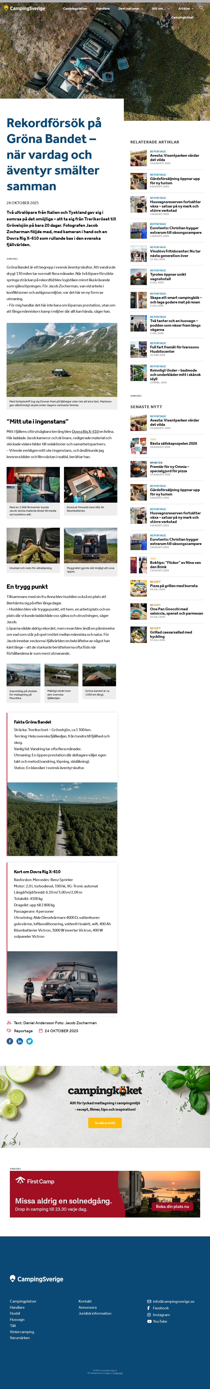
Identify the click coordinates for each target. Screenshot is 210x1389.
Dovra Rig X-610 (85, 431)
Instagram (161, 1314)
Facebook (161, 1308)
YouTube (160, 1321)
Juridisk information (95, 1313)
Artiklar (184, 8)
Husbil (15, 1313)
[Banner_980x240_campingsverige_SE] (105, 1194)
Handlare (103, 8)
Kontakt (85, 1301)
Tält (13, 1325)
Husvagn (17, 1319)
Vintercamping (22, 1331)
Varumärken (20, 1337)
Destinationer (129, 8)
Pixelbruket (118, 1373)
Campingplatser (75, 8)
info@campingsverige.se (173, 1301)
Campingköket (182, 17)
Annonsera (88, 1307)
